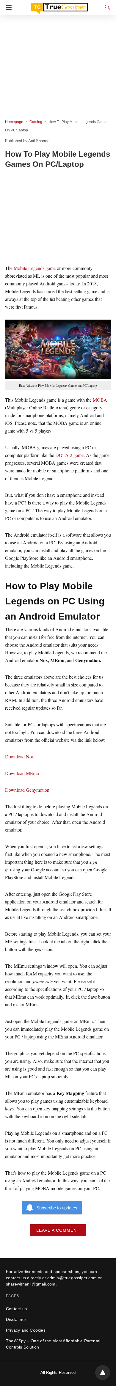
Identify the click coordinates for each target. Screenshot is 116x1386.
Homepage (14, 122)
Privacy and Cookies (26, 1330)
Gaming (35, 122)
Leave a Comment (58, 1230)
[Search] (106, 7)
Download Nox (19, 756)
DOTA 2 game (69, 455)
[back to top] (102, 1372)
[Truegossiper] (59, 5)
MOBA (100, 400)
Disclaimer (16, 1319)
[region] (58, 217)
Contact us (16, 1308)
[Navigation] (7, 7)
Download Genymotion (27, 790)
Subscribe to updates (56, 1207)
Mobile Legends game (35, 268)
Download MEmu (22, 773)
